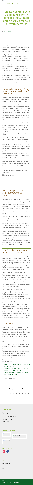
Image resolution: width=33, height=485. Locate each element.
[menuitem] (30, 3)
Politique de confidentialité (8, 466)
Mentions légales (6, 463)
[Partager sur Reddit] (25, 393)
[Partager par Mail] (28, 393)
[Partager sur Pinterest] (13, 393)
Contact (4, 468)
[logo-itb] (13, 3)
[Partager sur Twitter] (7, 393)
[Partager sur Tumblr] (19, 393)
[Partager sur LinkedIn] (16, 393)
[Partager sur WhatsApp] (10, 393)
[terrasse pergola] (16, 36)
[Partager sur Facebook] (4, 393)
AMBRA (17, 482)
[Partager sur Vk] (22, 393)
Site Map (4, 471)
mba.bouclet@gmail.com (8, 414)
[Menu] (30, 3)
